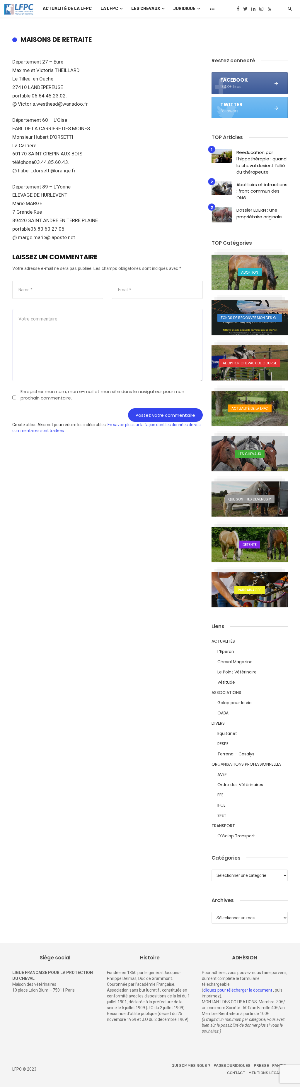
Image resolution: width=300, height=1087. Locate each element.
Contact (236, 1073)
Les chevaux (145, 8)
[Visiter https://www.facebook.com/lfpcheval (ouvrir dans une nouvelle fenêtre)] (238, 9)
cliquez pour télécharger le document (237, 990)
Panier (279, 1065)
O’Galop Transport (236, 836)
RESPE (223, 744)
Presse (261, 1065)
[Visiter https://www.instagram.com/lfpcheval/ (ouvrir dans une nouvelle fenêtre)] (261, 9)
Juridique (184, 8)
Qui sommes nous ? (190, 1065)
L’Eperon (225, 651)
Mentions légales (267, 1073)
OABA (223, 713)
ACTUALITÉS (223, 641)
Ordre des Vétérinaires (240, 785)
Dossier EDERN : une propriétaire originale (259, 213)
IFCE (221, 805)
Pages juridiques (232, 1065)
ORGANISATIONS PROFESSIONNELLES (247, 764)
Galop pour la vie (234, 703)
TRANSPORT (223, 826)
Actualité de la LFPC (67, 8)
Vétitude (226, 682)
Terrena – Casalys (235, 754)
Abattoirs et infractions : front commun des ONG (261, 191)
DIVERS (218, 723)
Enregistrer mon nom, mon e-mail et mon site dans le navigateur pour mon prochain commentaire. (102, 394)
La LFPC (109, 8)
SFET (221, 815)
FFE (220, 795)
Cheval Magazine (235, 662)
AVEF (222, 774)
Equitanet (227, 733)
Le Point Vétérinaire (237, 672)
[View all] (250, 272)
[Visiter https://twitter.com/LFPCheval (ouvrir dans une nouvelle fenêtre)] (245, 9)
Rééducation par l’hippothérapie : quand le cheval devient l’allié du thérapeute (261, 162)
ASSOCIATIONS (226, 692)
